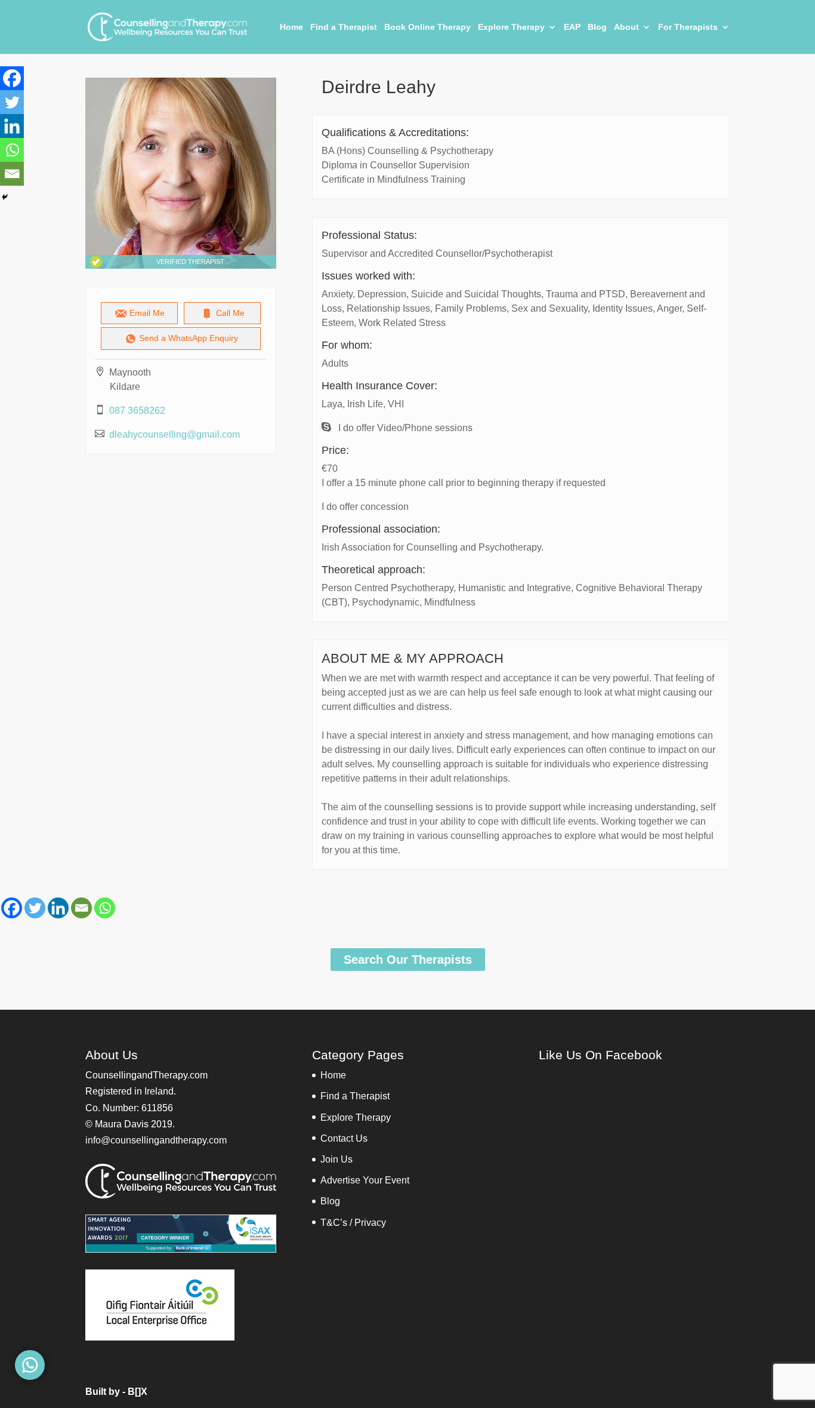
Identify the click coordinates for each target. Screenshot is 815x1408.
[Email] (81, 907)
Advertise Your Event (364, 1180)
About (626, 27)
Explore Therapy (511, 27)
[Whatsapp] (104, 907)
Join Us (336, 1159)
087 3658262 (137, 410)
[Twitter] (34, 907)
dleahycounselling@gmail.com (174, 434)
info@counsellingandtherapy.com (156, 1140)
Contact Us (344, 1138)
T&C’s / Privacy (353, 1223)
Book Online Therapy (427, 27)
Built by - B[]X (116, 1392)
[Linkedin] (58, 907)
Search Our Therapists (408, 959)
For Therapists (688, 27)
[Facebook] (11, 907)
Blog (597, 27)
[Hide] (5, 197)
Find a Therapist (343, 27)
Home (291, 27)
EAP (572, 27)
